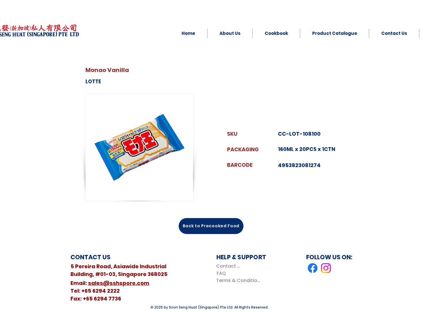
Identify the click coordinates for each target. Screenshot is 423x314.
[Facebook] (312, 268)
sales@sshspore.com (118, 283)
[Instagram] (325, 268)
